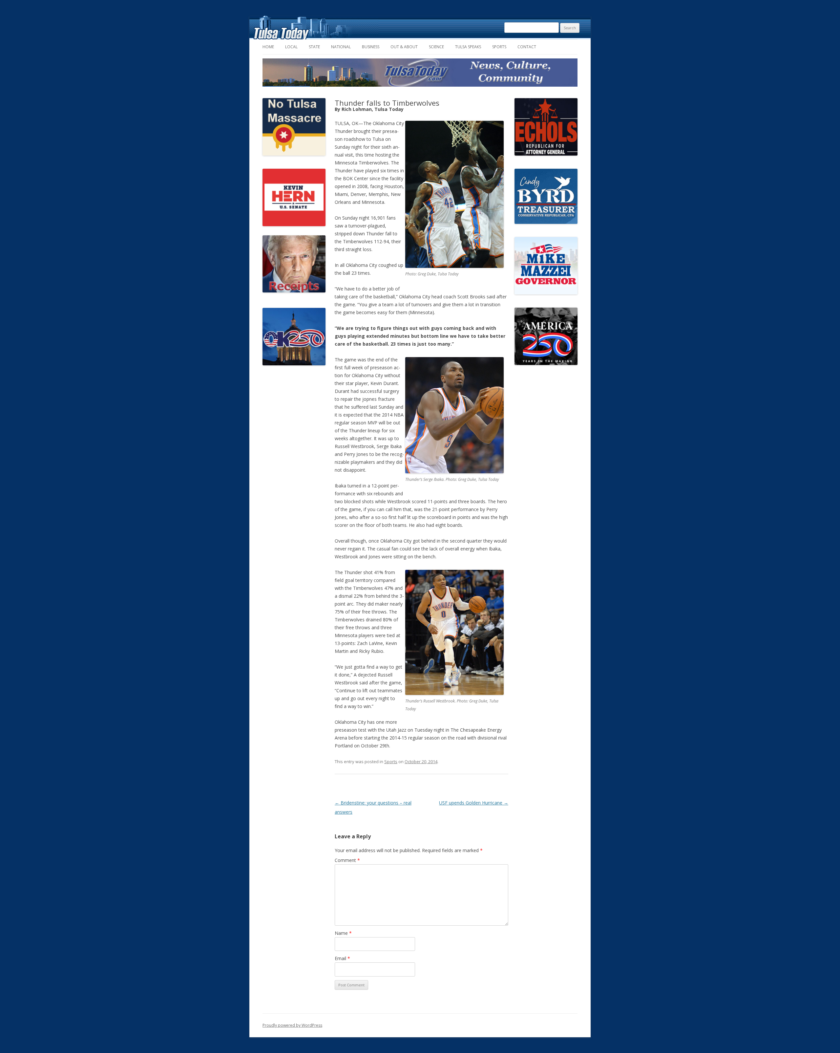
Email (342, 958)
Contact (526, 47)
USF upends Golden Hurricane (473, 803)
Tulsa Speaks (468, 47)
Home (268, 47)
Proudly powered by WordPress (292, 1025)
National (341, 47)
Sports (499, 47)
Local (291, 47)
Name (343, 933)
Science (436, 47)
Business (370, 47)
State (314, 47)
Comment (347, 860)
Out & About (404, 47)
